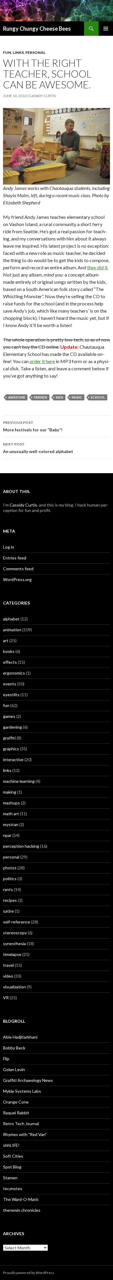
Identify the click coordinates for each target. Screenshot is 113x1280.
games (9, 716)
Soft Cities (13, 1156)
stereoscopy (15, 932)
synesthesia (14, 943)
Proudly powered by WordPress (28, 1272)
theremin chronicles (21, 1210)
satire (8, 911)
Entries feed (14, 557)
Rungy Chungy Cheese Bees (37, 28)
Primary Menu (106, 28)
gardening (12, 727)
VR (6, 997)
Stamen (10, 1177)
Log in (8, 547)
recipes (10, 900)
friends (40, 397)
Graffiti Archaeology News (28, 1080)
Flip (6, 1058)
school (98, 397)
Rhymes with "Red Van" (25, 1134)
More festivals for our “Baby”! (32, 426)
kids (59, 397)
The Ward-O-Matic (21, 1199)
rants (8, 889)
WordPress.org (17, 579)
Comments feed (18, 568)
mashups (11, 802)
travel (8, 965)
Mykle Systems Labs (22, 1091)
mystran (10, 824)
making (9, 792)
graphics (11, 748)
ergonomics (14, 672)
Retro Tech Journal (21, 1123)
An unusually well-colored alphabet (38, 448)
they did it (97, 267)
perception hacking (21, 846)
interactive (13, 759)
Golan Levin (14, 1069)
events (9, 683)
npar (7, 835)
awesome (16, 397)
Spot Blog (12, 1166)
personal (35, 52)
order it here (42, 361)
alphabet (11, 618)
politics (10, 878)
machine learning (19, 781)
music (77, 397)
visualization (14, 986)
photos (10, 867)
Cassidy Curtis (42, 95)
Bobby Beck (14, 1047)
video (8, 975)
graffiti (9, 737)
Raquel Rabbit (16, 1112)
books (8, 651)
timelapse (12, 954)
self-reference (16, 921)
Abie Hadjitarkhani (20, 1037)
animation (12, 629)
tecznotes (12, 1188)
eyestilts (11, 694)
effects (10, 662)
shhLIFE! (11, 1145)
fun (7, 52)
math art (11, 813)
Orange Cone (16, 1101)
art (5, 640)
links (18, 52)
